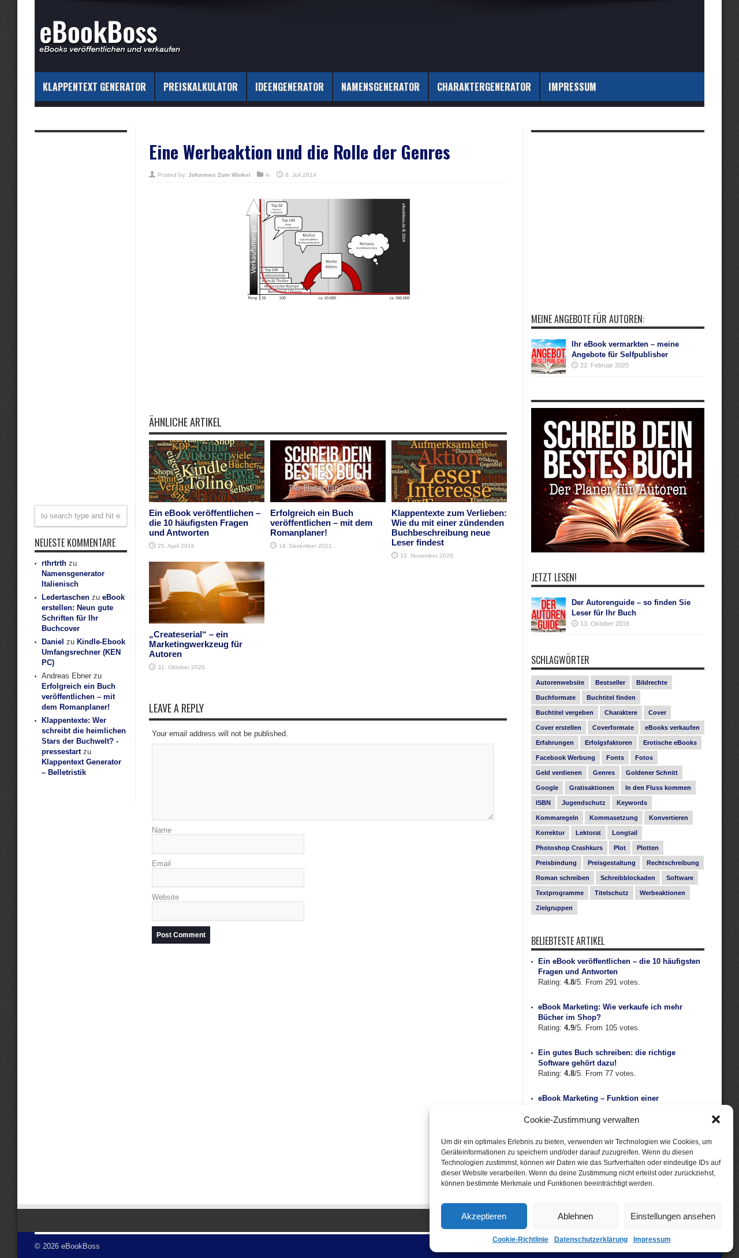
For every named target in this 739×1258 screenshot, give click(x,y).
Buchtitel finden (611, 697)
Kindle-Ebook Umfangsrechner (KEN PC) (83, 652)
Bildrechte (651, 682)
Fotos (644, 757)
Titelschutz (612, 892)
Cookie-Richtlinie (520, 1239)
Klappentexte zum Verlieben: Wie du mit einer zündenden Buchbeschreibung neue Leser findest (449, 527)
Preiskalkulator (200, 87)
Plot (620, 847)
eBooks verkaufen (672, 727)
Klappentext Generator (94, 87)
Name (161, 830)
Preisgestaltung (612, 862)
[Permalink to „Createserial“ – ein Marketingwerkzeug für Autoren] (206, 593)
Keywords (632, 802)
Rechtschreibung (673, 862)
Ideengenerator (289, 87)
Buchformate (556, 697)
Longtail (624, 832)
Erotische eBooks (670, 742)
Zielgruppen (554, 907)
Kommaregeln (557, 817)
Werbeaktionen (662, 892)
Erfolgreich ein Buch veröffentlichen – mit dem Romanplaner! (321, 522)
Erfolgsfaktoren (608, 742)
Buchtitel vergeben (565, 712)
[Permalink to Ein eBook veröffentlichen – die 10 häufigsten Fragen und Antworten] (206, 471)
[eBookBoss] (115, 36)
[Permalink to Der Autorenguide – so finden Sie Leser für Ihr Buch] (548, 615)
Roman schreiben (562, 877)
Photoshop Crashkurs (569, 847)
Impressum (652, 1239)
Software (679, 877)
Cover (657, 712)
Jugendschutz (584, 802)
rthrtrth (54, 563)
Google (547, 787)
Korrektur (550, 832)
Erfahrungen (555, 742)
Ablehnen (575, 1216)
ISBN (543, 802)
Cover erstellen (558, 727)
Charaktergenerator (484, 87)
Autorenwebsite (560, 682)
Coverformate (613, 727)
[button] (716, 1119)
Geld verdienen (559, 772)
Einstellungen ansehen (672, 1216)
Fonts (615, 757)
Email (161, 863)
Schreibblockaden (627, 877)
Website (165, 897)
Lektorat (588, 832)
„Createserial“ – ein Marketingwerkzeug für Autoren (195, 644)
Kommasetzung (613, 817)
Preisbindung (556, 862)
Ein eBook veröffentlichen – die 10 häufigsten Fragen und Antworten (204, 522)
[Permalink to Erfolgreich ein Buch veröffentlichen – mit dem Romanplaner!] (328, 471)
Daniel (53, 641)
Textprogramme (560, 892)
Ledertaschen (65, 597)
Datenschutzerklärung (591, 1239)
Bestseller (610, 682)
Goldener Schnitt (652, 772)
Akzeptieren (483, 1216)
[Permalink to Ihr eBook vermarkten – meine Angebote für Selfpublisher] (548, 356)
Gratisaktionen (591, 787)
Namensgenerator (380, 87)
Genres (604, 772)
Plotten (648, 847)
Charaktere (620, 712)
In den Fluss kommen (658, 787)
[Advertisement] (328, 375)
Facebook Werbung (565, 757)
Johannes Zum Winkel (219, 175)
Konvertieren (668, 817)
